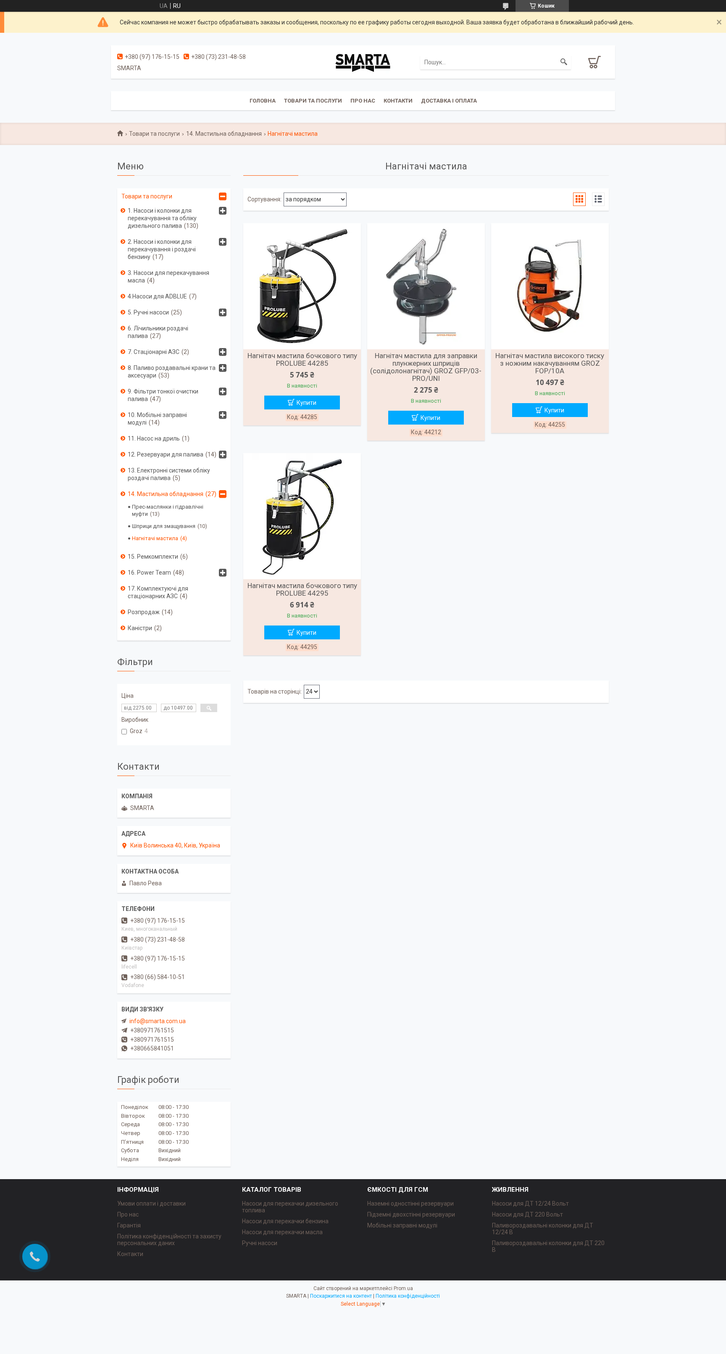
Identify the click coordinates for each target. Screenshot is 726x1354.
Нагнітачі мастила (155, 538)
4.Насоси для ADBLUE (157, 296)
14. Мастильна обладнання (224, 133)
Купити (306, 402)
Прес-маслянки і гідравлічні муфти (167, 510)
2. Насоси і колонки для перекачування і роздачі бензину (162, 249)
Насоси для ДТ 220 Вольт (527, 1214)
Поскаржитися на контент (341, 1296)
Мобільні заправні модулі (402, 1225)
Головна (263, 101)
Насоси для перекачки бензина (285, 1221)
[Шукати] (564, 62)
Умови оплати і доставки (151, 1203)
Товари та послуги (313, 101)
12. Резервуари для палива (165, 454)
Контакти (398, 101)
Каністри (140, 628)
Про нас (362, 101)
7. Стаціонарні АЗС (153, 351)
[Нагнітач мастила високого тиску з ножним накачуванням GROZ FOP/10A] (550, 286)
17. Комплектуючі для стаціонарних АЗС (158, 592)
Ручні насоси (259, 1243)
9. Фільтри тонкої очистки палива (163, 395)
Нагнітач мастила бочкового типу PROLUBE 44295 (302, 589)
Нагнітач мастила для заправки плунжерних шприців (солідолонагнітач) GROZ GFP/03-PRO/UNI (425, 367)
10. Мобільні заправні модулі (157, 419)
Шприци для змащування (163, 526)
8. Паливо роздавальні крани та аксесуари (172, 371)
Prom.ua (403, 1288)
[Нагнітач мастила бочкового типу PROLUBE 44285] (302, 286)
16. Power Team (149, 572)
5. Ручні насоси (148, 312)
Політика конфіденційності (408, 1296)
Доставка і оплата (449, 101)
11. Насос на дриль (154, 438)
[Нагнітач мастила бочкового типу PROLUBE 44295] (302, 516)
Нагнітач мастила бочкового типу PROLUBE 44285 (302, 359)
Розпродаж (144, 612)
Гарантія (129, 1225)
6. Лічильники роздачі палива (158, 332)
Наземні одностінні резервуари (410, 1203)
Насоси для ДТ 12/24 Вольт (530, 1203)
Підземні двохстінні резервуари (411, 1214)
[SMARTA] (363, 61)
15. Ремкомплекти (153, 556)
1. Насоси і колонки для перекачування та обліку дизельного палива (162, 218)
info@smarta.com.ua (157, 1021)
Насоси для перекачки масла (282, 1232)
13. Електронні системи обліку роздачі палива (169, 474)
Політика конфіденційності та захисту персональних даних (169, 1239)
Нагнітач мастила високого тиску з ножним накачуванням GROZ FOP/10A (549, 363)
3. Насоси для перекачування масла (168, 276)
